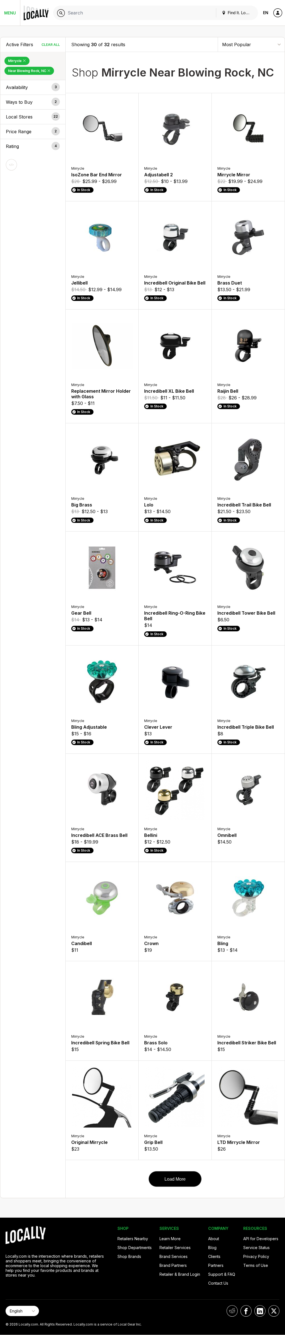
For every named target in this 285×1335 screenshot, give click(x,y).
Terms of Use (255, 1265)
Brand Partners (173, 1265)
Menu (10, 13)
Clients (214, 1256)
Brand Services (173, 1256)
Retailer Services (175, 1247)
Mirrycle (15, 61)
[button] (32, 87)
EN (265, 12)
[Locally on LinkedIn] (260, 1311)
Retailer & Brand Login (179, 1274)
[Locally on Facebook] (246, 1311)
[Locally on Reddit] (232, 1311)
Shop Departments (134, 1247)
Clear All (50, 45)
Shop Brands (129, 1256)
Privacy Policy (256, 1256)
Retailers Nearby (132, 1238)
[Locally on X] (273, 1311)
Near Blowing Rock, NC (27, 71)
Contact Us (218, 1283)
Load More (175, 1179)
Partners (215, 1265)
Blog (212, 1247)
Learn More (170, 1238)
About (213, 1238)
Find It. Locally (240, 12)
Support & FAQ (221, 1274)
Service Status (256, 1247)
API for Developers (260, 1238)
